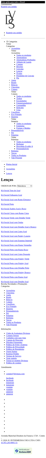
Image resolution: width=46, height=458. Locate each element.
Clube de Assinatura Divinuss (18, 333)
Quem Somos (11, 351)
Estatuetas (20, 126)
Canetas (19, 64)
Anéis (13, 80)
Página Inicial (11, 164)
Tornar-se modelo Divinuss (17, 361)
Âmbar (19, 98)
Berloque (20, 144)
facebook (10, 378)
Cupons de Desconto (14, 340)
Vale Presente (16, 158)
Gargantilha (21, 105)
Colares (14, 89)
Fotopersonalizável (24, 103)
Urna (18, 110)
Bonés (13, 83)
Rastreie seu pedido (9, 7)
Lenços (19, 71)
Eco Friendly (16, 114)
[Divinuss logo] (10, 28)
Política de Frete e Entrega (16, 345)
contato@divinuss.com (15, 374)
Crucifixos (15, 112)
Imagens (14, 117)
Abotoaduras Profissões (25, 60)
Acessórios (15, 48)
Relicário (20, 108)
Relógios (14, 151)
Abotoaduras (21, 57)
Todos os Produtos (18, 155)
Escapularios (21, 101)
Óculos (19, 73)
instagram (10, 383)
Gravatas (20, 69)
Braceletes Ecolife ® (24, 146)
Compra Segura (12, 335)
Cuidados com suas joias (16, 338)
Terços (14, 153)
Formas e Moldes (23, 128)
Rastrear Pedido (12, 354)
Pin (17, 78)
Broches (19, 67)
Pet (12, 133)
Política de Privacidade (15, 347)
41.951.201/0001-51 (9, 443)
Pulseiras (14, 135)
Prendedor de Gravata (25, 76)
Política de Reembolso (15, 349)
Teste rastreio (11, 358)
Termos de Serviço (13, 356)
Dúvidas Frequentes (14, 342)
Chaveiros (15, 87)
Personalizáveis (17, 130)
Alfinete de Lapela (23, 62)
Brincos (14, 85)
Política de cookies (13, 363)
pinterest (9, 392)
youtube (9, 387)
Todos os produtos (23, 55)
